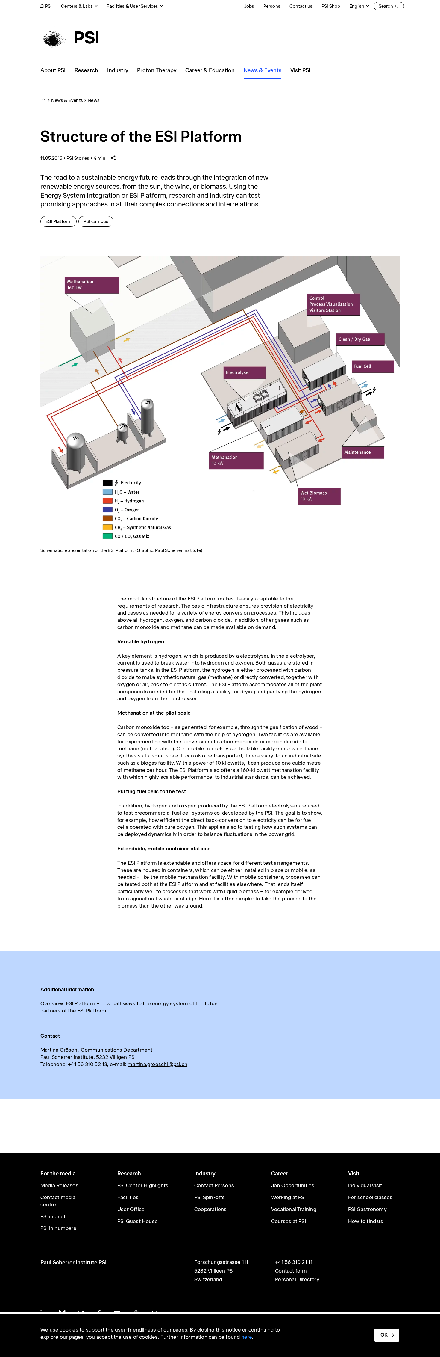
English (356, 6)
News (94, 100)
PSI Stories (77, 158)
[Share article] (113, 158)
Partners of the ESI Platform (73, 1011)
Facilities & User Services (132, 6)
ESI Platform (61, 221)
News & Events (67, 100)
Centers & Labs (77, 6)
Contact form (291, 1271)
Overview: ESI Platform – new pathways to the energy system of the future (129, 1003)
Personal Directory (297, 1279)
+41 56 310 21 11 (293, 1262)
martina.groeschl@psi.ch (157, 1064)
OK (384, 1335)
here (246, 1337)
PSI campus (98, 221)
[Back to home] (69, 37)
